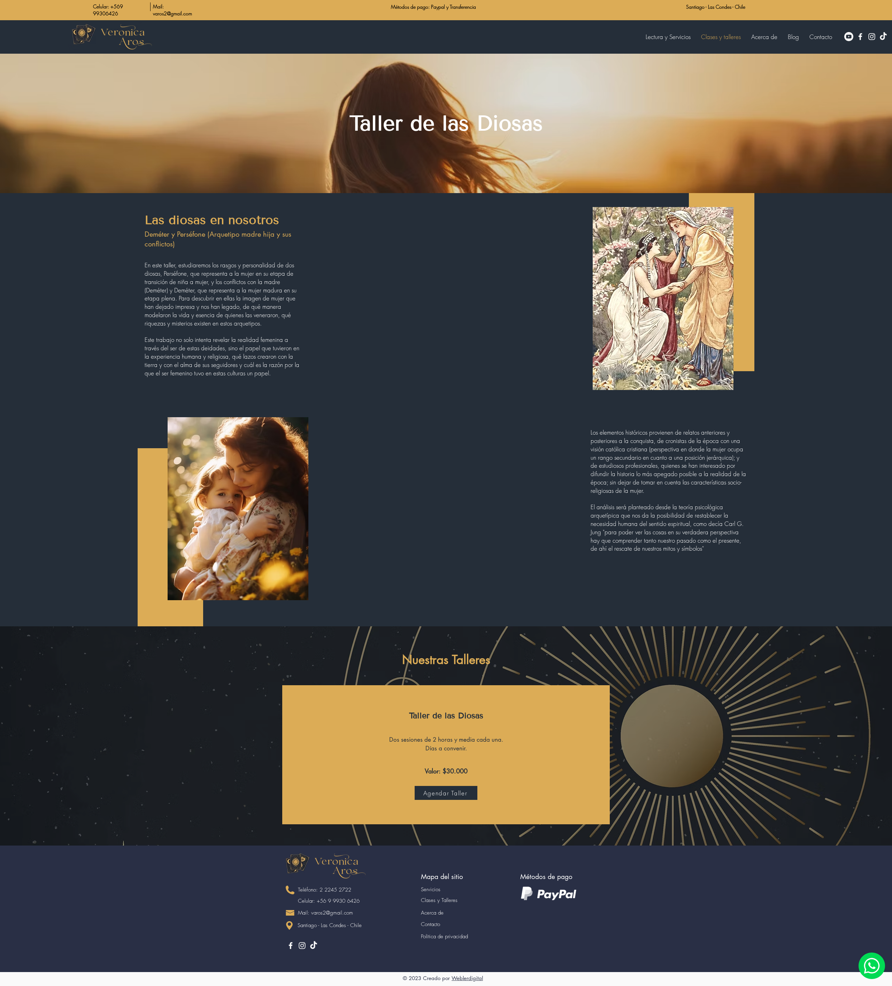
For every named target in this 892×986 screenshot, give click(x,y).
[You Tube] (848, 36)
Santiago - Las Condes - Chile (715, 6)
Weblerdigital (467, 978)
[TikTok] (883, 36)
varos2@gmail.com (332, 912)
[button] (820, 37)
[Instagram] (871, 36)
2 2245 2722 (335, 889)
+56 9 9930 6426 (338, 900)
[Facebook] (860, 36)
